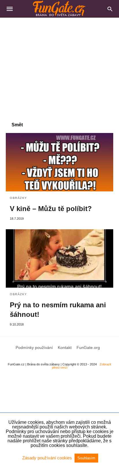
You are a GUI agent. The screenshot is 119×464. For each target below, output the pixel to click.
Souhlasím (86, 458)
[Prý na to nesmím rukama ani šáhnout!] (59, 258)
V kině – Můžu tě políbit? (51, 208)
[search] (110, 8)
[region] (59, 67)
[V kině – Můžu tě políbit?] (59, 162)
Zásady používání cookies (47, 457)
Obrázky (18, 197)
